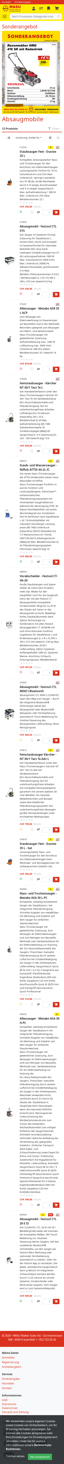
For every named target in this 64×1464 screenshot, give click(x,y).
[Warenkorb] (57, 8)
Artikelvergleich (11, 1367)
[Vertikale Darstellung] (50, 138)
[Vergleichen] (38, 212)
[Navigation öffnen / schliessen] (6, 16)
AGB (4, 1400)
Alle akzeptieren (40, 1457)
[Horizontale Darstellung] (58, 138)
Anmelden (8, 1357)
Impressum (9, 1404)
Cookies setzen (15, 1456)
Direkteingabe (11, 1379)
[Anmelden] (33, 8)
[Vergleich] (41, 8)
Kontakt (7, 1388)
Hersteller (8, 1383)
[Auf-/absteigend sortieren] (9, 138)
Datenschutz (10, 1408)
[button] (21, 211)
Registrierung (10, 1362)
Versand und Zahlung (15, 1412)
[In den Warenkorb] (56, 212)
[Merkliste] (49, 8)
